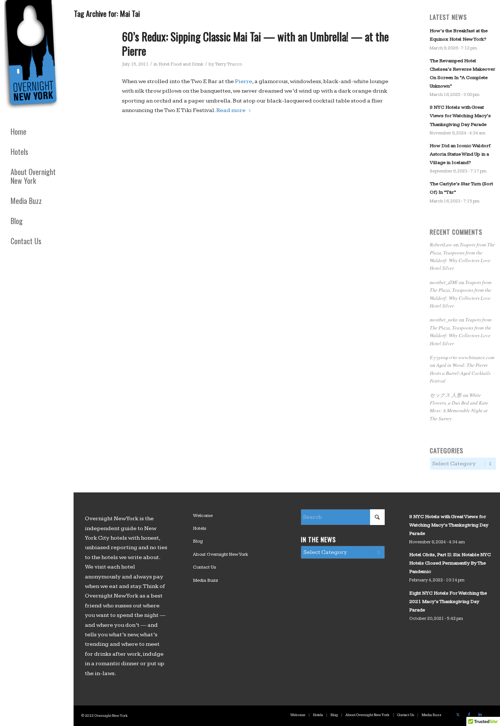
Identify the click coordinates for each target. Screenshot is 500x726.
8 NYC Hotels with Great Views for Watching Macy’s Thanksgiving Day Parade (460, 115)
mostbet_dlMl (444, 282)
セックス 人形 (446, 394)
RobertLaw (441, 244)
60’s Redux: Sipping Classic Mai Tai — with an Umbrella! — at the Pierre (255, 43)
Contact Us (204, 567)
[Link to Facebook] (468, 714)
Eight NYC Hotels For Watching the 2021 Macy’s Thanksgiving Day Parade (448, 601)
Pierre (243, 81)
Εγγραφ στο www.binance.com (462, 357)
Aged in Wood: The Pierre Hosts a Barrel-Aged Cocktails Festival (460, 372)
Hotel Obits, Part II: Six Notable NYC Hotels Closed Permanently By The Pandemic (450, 563)
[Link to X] (457, 714)
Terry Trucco (228, 64)
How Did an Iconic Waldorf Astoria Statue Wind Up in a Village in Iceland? (460, 154)
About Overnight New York (220, 554)
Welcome (203, 515)
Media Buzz (205, 580)
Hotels (199, 528)
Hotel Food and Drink (181, 64)
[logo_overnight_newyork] (32, 56)
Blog (198, 541)
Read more (231, 110)
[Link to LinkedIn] (479, 714)
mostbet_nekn (444, 319)
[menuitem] (37, 132)
